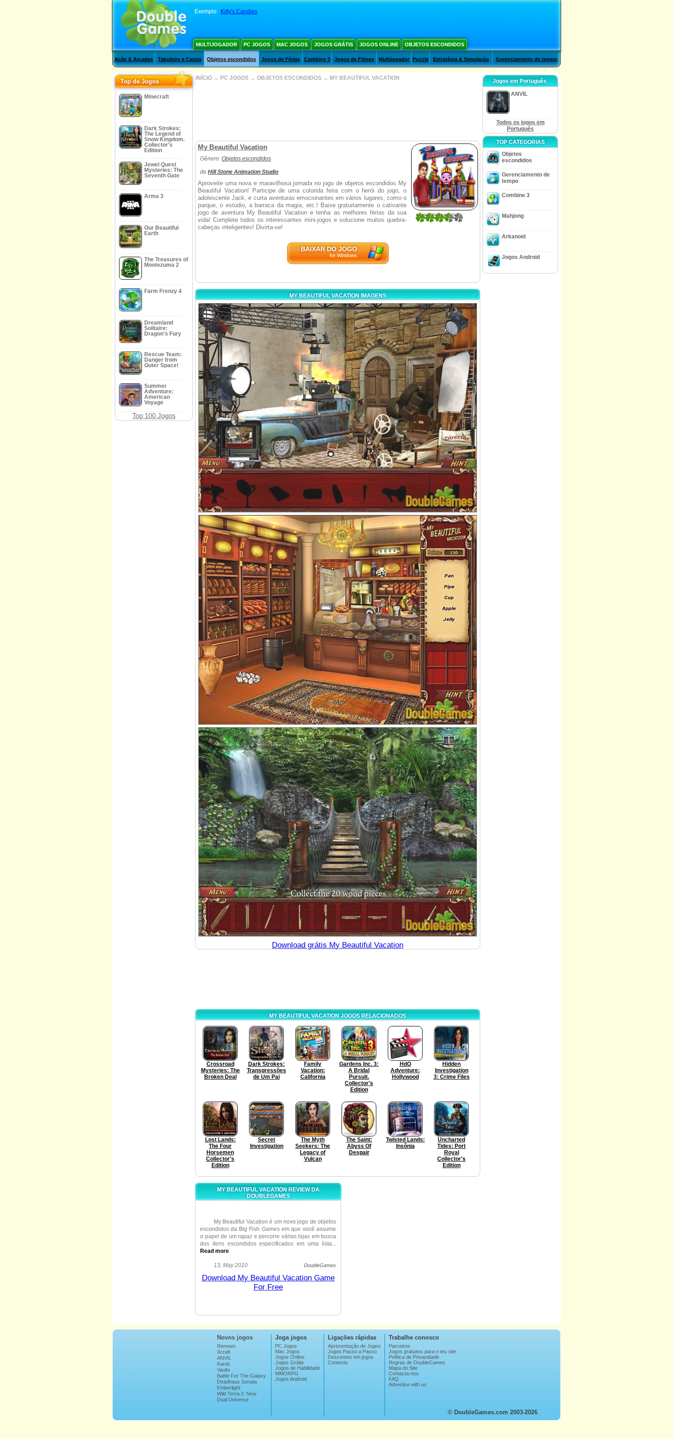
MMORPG (287, 1373)
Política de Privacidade (414, 1357)
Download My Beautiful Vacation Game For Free (268, 1282)
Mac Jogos (292, 44)
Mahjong (513, 216)
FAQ (394, 1379)
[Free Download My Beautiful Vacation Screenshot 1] (337, 408)
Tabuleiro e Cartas (179, 59)
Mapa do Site (403, 1368)
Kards (223, 1364)
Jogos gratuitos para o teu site (422, 1351)
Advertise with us (408, 1384)
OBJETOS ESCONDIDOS (289, 78)
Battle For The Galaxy (241, 1375)
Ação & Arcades (133, 59)
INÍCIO (203, 78)
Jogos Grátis (333, 44)
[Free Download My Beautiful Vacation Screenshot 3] (337, 832)
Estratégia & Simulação (461, 59)
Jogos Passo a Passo (352, 1351)
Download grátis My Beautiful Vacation (337, 945)
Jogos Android (521, 257)
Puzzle (420, 59)
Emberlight (228, 1387)
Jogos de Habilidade (297, 1368)
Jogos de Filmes (354, 59)
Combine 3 (317, 59)
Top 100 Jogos (154, 415)
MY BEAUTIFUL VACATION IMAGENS (337, 295)
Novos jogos (235, 1337)
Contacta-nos (404, 1373)
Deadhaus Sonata (237, 1381)
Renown (226, 1346)
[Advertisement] (337, 111)
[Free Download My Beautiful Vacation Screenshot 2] (337, 619)
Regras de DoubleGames (417, 1362)
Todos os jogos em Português (520, 125)
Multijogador (216, 44)
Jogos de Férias (280, 59)
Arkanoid (514, 236)
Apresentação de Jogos (354, 1346)
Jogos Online (378, 44)
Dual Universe (233, 1399)
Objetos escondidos (434, 44)
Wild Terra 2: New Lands (236, 1396)
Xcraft (223, 1352)
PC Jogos (257, 44)
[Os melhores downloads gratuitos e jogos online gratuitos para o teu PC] (153, 25)
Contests (338, 1362)
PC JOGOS (234, 78)
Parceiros (399, 1346)
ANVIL (224, 1358)
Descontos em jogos (351, 1357)
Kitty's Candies (239, 11)
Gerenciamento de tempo (526, 59)
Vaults (223, 1370)
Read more (214, 1251)
